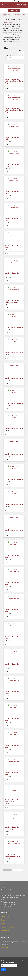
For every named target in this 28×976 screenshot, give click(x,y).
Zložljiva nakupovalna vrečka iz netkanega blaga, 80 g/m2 (14, 81)
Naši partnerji (5, 930)
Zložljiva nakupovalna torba (12, 556)
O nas (3, 920)
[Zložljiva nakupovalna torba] (14, 542)
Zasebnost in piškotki (7, 927)
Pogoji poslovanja (6, 916)
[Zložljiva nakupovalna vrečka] (14, 124)
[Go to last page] (21, 870)
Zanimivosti (4, 947)
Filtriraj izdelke (14, 10)
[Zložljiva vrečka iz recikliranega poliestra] (14, 841)
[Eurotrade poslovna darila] (5, 5)
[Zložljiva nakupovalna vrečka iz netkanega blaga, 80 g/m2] (14, 66)
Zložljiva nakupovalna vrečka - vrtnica (12, 801)
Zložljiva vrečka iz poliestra (14, 327)
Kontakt (3, 923)
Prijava (3, 970)
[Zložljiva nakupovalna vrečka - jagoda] (14, 813)
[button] (25, 1)
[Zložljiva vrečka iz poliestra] (14, 314)
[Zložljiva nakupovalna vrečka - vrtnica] (14, 786)
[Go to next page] (18, 870)
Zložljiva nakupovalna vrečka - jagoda (12, 828)
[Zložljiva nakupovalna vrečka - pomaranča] (14, 287)
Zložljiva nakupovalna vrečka (12, 138)
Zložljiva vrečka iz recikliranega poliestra (12, 855)
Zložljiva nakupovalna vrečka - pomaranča (12, 301)
